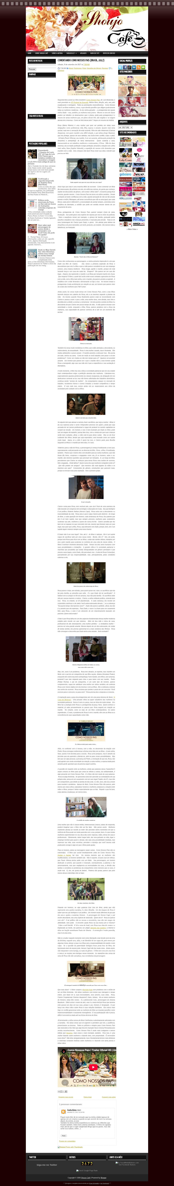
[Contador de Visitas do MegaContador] (87, 1165)
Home (29, 53)
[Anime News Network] (125, 200)
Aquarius (69, 1033)
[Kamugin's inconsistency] (125, 196)
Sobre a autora (57, 53)
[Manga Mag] (138, 226)
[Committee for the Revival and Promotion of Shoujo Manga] (138, 221)
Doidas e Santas (64, 855)
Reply (63, 1135)
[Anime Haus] (138, 171)
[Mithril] (125, 166)
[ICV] (125, 216)
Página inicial (87, 1097)
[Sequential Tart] (138, 200)
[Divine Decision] (138, 186)
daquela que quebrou (98, 928)
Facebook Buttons (129, 1165)
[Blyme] (125, 146)
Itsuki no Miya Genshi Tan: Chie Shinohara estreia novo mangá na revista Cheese (46, 253)
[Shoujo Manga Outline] (125, 211)
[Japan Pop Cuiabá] (138, 162)
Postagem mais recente (65, 1097)
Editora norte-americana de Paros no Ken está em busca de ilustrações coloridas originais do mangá (47, 205)
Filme (84, 68)
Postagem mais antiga (109, 1097)
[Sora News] (138, 191)
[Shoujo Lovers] (138, 206)
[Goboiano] (125, 176)
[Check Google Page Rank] (87, 1171)
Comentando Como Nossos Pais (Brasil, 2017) (81, 60)
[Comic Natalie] (138, 196)
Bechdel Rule (87, 990)
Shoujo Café (85, 1178)
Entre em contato (109, 53)
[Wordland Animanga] (125, 186)
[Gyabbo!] (125, 152)
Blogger (103, 1178)
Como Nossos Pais (93, 100)
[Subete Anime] (125, 181)
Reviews (105, 68)
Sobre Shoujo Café (41, 53)
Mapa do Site (94, 53)
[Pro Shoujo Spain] (138, 211)
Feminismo (78, 68)
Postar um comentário (67, 1141)
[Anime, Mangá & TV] (138, 181)
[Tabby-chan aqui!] (138, 146)
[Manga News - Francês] (125, 206)
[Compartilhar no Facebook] (66, 1091)
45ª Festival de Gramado (79, 102)
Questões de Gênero (94, 68)
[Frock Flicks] (125, 191)
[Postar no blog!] (61, 1091)
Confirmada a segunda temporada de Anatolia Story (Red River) (46, 182)
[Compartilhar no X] (63, 1091)
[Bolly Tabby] (125, 226)
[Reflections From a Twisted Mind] (125, 157)
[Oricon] (125, 221)
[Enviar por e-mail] (59, 1091)
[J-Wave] (138, 176)
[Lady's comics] (125, 162)
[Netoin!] (138, 166)
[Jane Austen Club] (125, 171)
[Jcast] (138, 157)
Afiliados (83, 53)
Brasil (71, 68)
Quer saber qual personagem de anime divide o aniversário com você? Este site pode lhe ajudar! (46, 230)
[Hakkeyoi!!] (138, 216)
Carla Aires (72, 1110)
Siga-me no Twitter (47, 1165)
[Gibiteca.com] (125, 141)
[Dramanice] (138, 152)
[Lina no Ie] (138, 141)
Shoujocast (71, 53)
